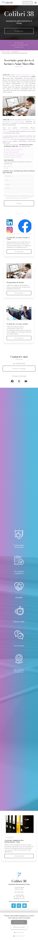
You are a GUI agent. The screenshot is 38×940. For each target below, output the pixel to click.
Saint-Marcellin (15, 51)
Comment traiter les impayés (12, 150)
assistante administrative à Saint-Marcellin (19, 120)
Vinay (6, 168)
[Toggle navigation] (35, 3)
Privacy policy (20, 936)
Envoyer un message (19, 368)
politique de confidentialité (21, 198)
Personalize (20, 932)
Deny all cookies (19, 927)
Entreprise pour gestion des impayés (13, 149)
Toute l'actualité (19, 856)
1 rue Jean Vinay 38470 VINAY (19, 45)
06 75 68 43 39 (19, 43)
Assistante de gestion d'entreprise (13, 157)
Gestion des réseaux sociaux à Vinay (18, 238)
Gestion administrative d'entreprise (13, 155)
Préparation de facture (15, 282)
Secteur (8, 51)
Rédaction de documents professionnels (14, 154)
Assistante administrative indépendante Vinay (14, 841)
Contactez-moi (27, 2)
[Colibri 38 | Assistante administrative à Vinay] (6, 2)
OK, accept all (19, 922)
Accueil (3, 51)
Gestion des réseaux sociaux (17, 324)
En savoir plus (19, 31)
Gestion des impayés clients (11, 152)
